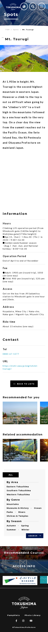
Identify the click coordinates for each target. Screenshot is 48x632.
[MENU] (41, 7)
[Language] (24, 6)
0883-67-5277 (11, 354)
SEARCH (32, 536)
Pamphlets (13, 615)
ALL (11, 474)
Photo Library (33, 615)
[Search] (33, 6)
